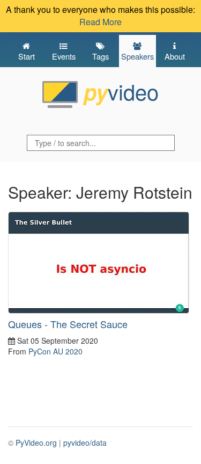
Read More (100, 22)
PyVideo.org (36, 442)
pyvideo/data (85, 442)
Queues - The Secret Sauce (68, 324)
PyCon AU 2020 (55, 351)
